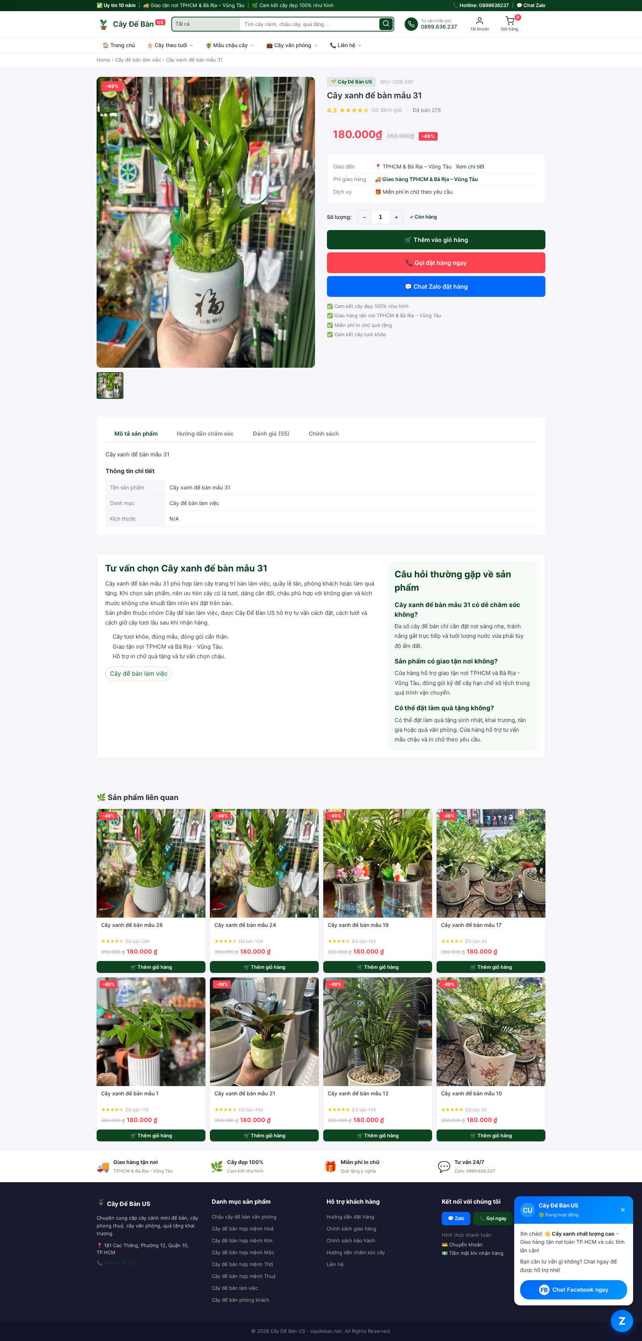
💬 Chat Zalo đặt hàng (436, 286)
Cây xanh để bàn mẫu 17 (471, 925)
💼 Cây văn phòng (288, 45)
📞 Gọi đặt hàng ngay (436, 262)
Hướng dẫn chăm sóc (205, 433)
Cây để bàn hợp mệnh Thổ (242, 1264)
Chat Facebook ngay (575, 1290)
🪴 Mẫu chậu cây (226, 45)
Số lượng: (339, 217)
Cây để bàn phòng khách (240, 1300)
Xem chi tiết (470, 166)
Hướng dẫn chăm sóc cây (356, 1252)
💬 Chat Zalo (530, 5)
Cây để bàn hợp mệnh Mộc (243, 1252)
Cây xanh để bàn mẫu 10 (471, 1093)
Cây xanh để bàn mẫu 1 (130, 1093)
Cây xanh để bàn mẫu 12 (358, 1093)
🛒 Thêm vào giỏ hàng (436, 239)
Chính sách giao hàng (351, 1229)
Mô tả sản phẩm (136, 433)
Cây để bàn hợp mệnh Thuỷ (244, 1276)
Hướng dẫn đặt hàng (350, 1217)
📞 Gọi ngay (492, 1218)
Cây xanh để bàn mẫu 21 (244, 1093)
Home (103, 60)
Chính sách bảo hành (351, 1240)
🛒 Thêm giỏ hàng (151, 967)
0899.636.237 (120, 1263)
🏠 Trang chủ (119, 45)
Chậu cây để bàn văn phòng (244, 1217)
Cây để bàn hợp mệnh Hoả (242, 1229)
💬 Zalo (456, 1218)
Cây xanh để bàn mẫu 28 (132, 925)
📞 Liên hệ (342, 45)
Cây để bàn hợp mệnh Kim (242, 1240)
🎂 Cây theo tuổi (167, 45)
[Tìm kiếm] (386, 24)
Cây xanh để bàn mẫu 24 (245, 925)
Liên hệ (335, 1264)
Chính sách (324, 433)
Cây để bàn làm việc (138, 60)
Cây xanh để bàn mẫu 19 (358, 925)
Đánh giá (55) (271, 433)
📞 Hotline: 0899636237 (481, 5)
